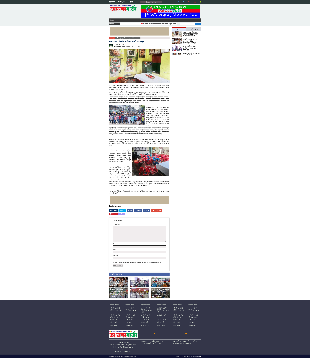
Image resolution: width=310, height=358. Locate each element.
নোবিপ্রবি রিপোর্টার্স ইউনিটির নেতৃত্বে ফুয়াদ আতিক (115, 310)
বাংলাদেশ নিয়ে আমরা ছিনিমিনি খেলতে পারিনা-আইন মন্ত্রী (138, 283)
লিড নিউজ (137, 38)
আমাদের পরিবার (114, 305)
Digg (130, 210)
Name (115, 244)
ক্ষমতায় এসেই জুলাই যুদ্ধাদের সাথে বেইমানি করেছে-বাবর (137, 295)
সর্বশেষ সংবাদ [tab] (179, 29)
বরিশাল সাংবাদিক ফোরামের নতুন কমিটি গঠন (191, 54)
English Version (151, 2)
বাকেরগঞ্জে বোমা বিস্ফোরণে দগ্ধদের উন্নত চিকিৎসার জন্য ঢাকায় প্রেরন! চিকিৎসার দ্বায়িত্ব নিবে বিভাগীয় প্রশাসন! (160, 293)
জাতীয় (124, 38)
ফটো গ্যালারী (113, 322)
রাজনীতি (132, 38)
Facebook (114, 210)
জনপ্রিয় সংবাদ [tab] (194, 29)
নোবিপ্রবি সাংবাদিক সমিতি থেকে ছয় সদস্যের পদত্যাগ (115, 317)
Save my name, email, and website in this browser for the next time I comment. (137, 262)
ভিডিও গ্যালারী (114, 325)
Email (115, 249)
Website (115, 255)
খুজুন (198, 24)
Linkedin (138, 210)
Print (122, 214)
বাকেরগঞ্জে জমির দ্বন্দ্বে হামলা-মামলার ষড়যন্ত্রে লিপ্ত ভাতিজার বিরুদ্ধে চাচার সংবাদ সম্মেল (160, 282)
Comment (116, 224)
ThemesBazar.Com (195, 356)
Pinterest (114, 214)
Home (112, 20)
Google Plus (157, 210)
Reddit (147, 210)
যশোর (128, 38)
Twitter (123, 210)
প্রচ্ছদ (112, 38)
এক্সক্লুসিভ (120, 38)
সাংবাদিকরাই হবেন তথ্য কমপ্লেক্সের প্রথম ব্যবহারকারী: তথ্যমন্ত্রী (117, 283)
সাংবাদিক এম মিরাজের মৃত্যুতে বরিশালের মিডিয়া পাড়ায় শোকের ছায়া (150, 24)
